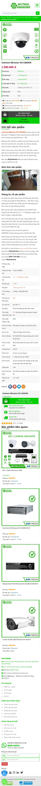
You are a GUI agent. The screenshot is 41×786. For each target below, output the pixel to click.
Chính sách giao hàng (11, 704)
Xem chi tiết (27, 105)
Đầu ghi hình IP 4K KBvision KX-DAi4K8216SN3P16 (20, 584)
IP (13, 264)
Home (3, 17)
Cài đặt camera (8, 731)
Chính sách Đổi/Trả (10, 713)
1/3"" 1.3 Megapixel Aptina (20, 277)
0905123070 (15, 670)
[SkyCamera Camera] (20, 5)
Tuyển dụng (7, 690)
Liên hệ (6, 696)
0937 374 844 (16, 100)
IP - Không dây (22, 83)
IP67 (14, 312)
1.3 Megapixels (22, 75)
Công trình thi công (10, 734)
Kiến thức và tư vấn (10, 728)
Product (9, 17)
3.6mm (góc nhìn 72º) (19, 287)
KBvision (28, 17)
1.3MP (15, 283)
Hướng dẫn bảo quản (10, 710)
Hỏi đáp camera (9, 725)
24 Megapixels (15, 537)
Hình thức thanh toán (10, 717)
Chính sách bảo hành (10, 707)
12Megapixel (14, 648)
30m (14, 298)
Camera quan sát (18, 17)
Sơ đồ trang (7, 693)
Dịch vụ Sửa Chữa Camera (12, 737)
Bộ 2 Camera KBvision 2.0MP (12, 470)
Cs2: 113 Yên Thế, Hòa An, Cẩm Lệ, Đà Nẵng (17, 667)
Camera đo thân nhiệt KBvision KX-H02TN (17, 639)
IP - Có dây (18, 483)
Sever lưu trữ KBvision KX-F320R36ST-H (16, 528)
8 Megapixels (14, 592)
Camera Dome (22, 79)
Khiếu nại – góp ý (9, 687)
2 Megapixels (14, 481)
